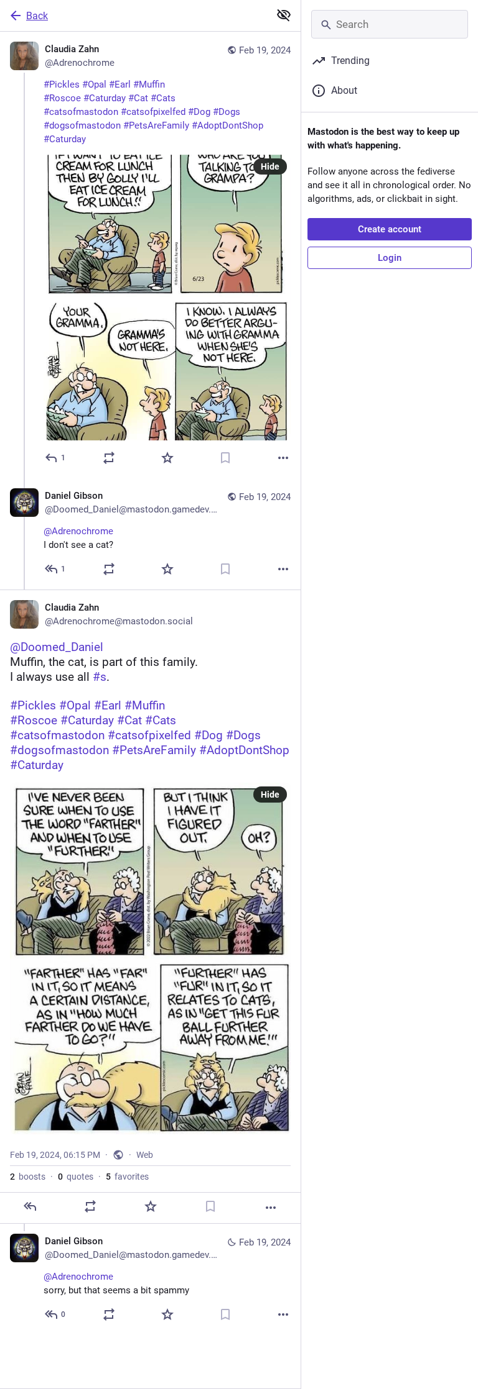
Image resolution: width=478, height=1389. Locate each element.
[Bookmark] (225, 457)
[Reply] (29, 1206)
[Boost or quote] (108, 457)
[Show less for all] (284, 15)
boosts (27, 1177)
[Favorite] (167, 457)
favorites (127, 1177)
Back (37, 16)
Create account (389, 229)
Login (389, 257)
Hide (270, 166)
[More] (283, 457)
